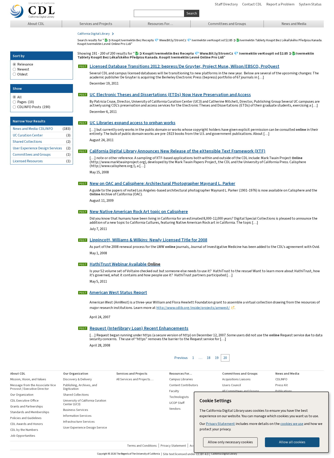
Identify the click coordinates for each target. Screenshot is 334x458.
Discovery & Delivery (77, 379)
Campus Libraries (181, 379)
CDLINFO (281, 379)
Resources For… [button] (160, 23)
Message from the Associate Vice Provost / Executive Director (33, 387)
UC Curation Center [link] (41, 135)
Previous (181, 357)
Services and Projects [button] (96, 23)
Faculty (174, 391)
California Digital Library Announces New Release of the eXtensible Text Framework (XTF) (177, 151)
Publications (283, 391)
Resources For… (180, 373)
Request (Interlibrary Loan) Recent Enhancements (139, 328)
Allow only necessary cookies (230, 442)
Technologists (179, 397)
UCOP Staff (176, 403)
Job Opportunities (22, 436)
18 (208, 357)
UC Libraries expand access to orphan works (132, 123)
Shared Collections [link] (41, 141)
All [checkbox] (19, 97)
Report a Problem (280, 4)
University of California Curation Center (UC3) (84, 402)
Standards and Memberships (29, 412)
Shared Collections (76, 395)
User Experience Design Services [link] (41, 148)
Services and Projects (131, 373)
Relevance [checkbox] (25, 64)
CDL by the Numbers (24, 430)
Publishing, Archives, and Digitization (80, 387)
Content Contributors (183, 385)
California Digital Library (93, 34)
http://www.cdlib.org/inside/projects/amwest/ (193, 307)
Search (192, 13)
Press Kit (281, 385)
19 (217, 357)
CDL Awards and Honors (26, 424)
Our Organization (21, 395)
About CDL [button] (36, 23)
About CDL (17, 373)
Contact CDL (252, 4)
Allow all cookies (292, 442)
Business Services (75, 410)
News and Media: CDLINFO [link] (41, 128)
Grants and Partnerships (26, 406)
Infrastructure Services (79, 421)
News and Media (287, 373)
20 (225, 357)
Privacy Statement (173, 445)
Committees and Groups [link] (41, 154)
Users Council (231, 385)
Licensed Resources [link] (41, 161)
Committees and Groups (239, 373)
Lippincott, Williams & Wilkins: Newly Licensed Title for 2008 (148, 240)
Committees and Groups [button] (227, 23)
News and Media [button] (294, 23)
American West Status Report (118, 292)
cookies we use (291, 423)
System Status (310, 4)
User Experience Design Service (85, 427)
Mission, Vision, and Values (28, 379)
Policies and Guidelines (26, 418)
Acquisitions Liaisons (236, 379)
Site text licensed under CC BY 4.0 (185, 454)
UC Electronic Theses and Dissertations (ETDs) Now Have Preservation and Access (170, 95)
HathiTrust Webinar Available (125, 264)
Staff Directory (226, 4)
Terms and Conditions (142, 445)
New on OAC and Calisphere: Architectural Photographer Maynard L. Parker (162, 183)
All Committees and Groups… (242, 391)
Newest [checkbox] (23, 69)
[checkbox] (41, 102)
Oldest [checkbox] (22, 74)
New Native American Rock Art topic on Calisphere (139, 211)
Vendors (175, 409)
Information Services (77, 416)
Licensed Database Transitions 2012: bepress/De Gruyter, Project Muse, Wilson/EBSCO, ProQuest (184, 66)
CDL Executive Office (24, 400)
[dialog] (261, 422)
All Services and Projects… (134, 379)
